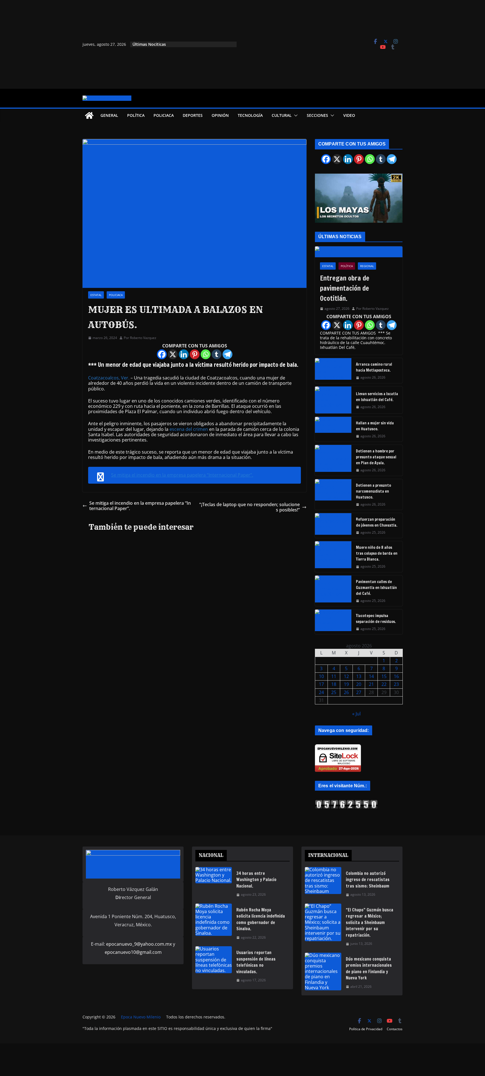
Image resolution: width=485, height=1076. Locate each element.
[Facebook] (162, 354)
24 (321, 692)
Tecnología (250, 115)
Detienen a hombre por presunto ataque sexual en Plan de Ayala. (376, 457)
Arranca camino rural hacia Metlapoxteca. (374, 367)
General (109, 115)
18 (333, 684)
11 (333, 676)
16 (396, 676)
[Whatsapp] (206, 354)
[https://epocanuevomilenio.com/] (346, 802)
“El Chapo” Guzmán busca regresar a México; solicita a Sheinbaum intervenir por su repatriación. (369, 922)
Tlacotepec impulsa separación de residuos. (376, 618)
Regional (367, 266)
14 (371, 676)
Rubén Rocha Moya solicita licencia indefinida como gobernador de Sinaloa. (260, 919)
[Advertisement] (300, 44)
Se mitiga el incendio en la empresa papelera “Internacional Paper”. (182, 475)
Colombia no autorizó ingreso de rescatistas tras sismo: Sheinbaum (368, 879)
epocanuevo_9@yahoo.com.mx (139, 944)
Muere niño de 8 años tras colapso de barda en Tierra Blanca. (376, 553)
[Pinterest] (195, 354)
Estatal (96, 295)
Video (349, 115)
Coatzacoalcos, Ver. (108, 378)
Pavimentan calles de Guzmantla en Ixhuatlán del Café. (376, 587)
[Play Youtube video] (361, 200)
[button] (295, 115)
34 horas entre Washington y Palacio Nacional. (256, 879)
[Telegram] (227, 354)
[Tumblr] (216, 354)
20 (358, 684)
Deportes (193, 115)
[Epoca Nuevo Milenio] (89, 115)
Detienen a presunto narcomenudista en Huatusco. (373, 491)
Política (136, 115)
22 (383, 684)
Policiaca (164, 115)
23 (396, 684)
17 (321, 684)
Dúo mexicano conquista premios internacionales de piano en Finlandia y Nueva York (369, 968)
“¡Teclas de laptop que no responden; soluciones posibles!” (249, 507)
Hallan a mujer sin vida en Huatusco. (375, 426)
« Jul (356, 714)
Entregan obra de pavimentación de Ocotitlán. (344, 288)
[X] (173, 354)
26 (346, 692)
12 (346, 676)
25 (333, 692)
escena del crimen (189, 429)
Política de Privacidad (365, 1029)
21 (371, 684)
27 (358, 692)
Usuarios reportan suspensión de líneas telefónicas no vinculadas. (256, 962)
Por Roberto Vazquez (140, 338)
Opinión (220, 115)
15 (383, 676)
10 (321, 676)
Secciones (317, 115)
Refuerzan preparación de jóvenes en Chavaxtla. (376, 522)
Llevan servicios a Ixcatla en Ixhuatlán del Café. (377, 396)
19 (346, 684)
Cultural (282, 115)
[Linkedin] (184, 354)
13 (358, 676)
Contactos (394, 1029)
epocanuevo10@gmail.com (133, 952)
